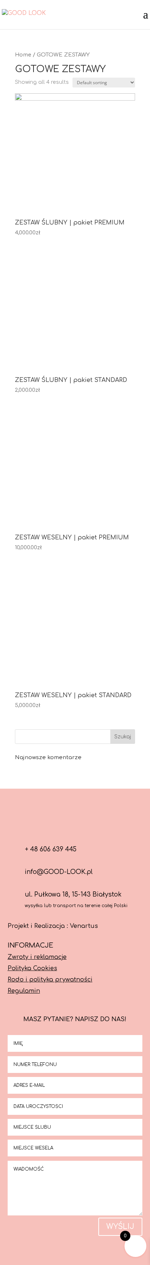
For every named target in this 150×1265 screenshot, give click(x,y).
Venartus (84, 926)
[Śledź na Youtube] (92, 825)
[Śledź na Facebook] (57, 825)
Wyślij (120, 1226)
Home (23, 55)
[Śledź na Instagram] (75, 825)
